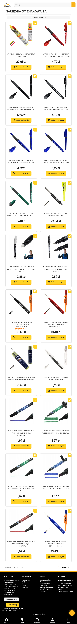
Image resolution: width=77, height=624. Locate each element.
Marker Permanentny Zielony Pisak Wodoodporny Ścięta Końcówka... (55, 432)
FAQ (23, 582)
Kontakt (25, 588)
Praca (24, 586)
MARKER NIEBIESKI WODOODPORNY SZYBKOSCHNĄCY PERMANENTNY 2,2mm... (21, 161)
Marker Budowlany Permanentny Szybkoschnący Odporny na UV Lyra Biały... (21, 269)
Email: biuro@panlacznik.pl (65, 590)
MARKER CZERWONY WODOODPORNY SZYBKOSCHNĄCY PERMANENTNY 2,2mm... (56, 55)
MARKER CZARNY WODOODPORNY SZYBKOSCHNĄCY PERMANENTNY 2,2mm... (56, 108)
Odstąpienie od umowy (13, 608)
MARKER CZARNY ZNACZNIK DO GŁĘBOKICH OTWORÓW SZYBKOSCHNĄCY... (21, 324)
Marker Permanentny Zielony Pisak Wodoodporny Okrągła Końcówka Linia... (21, 488)
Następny (66, 567)
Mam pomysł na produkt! (46, 590)
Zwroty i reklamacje (47, 588)
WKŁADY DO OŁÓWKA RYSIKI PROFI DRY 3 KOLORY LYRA (21, 55)
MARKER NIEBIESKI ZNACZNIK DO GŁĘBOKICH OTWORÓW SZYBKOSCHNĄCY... (55, 544)
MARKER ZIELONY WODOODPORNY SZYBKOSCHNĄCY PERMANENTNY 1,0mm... (21, 215)
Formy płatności (46, 584)
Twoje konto (44, 582)
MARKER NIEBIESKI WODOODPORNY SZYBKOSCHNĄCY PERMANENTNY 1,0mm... (56, 161)
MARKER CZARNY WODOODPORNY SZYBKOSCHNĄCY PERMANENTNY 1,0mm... (21, 108)
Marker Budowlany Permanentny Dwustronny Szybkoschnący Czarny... (55, 269)
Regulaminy (26, 580)
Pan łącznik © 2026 (38, 614)
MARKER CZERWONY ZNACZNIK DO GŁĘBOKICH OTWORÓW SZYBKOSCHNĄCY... (56, 324)
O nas (24, 584)
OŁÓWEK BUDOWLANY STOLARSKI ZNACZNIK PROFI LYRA (55, 215)
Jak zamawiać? (45, 580)
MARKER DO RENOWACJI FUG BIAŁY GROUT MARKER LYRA (56, 379)
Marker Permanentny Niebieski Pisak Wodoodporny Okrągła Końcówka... (21, 433)
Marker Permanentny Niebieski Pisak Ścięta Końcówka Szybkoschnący (56, 487)
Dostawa (43, 586)
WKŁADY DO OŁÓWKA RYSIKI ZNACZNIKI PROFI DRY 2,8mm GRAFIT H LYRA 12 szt (21, 379)
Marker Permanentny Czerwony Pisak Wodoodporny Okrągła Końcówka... (21, 544)
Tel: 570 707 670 (64, 588)
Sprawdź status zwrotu (9, 611)
